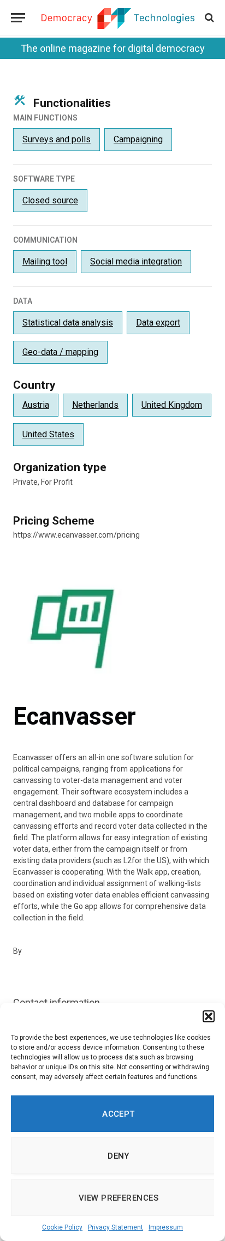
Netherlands (95, 405)
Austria (35, 405)
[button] (208, 1016)
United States (48, 434)
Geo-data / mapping (60, 352)
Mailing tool (44, 261)
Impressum (166, 1227)
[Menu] (18, 17)
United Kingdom (171, 405)
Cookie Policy (62, 1227)
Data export (158, 322)
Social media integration (136, 261)
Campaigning (138, 139)
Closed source (50, 200)
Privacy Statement (115, 1227)
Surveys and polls (56, 139)
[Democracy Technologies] (118, 18)
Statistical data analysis (67, 322)
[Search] (208, 17)
